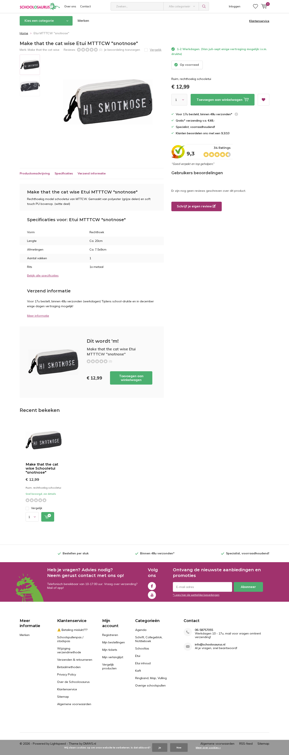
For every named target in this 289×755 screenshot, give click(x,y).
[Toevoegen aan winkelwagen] (47, 517)
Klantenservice (259, 21)
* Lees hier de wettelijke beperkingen (196, 594)
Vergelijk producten (109, 666)
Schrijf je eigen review (195, 206)
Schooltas (142, 648)
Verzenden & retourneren (74, 660)
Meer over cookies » (208, 747)
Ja (159, 747)
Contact (85, 6)
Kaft (138, 671)
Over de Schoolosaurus (73, 682)
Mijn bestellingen (113, 642)
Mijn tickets (109, 650)
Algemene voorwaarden (74, 704)
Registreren (110, 635)
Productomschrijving (35, 173)
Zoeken (204, 6)
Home (24, 33)
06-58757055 (204, 630)
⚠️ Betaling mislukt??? (72, 630)
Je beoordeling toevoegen (122, 50)
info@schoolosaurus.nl (210, 644)
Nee (178, 747)
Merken (83, 20)
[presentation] (150, 102)
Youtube (152, 595)
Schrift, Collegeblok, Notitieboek (148, 639)
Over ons (70, 6)
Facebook (152, 586)
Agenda (140, 630)
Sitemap (63, 697)
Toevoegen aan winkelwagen (131, 378)
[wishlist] (255, 6)
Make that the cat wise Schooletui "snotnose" (42, 468)
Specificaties (64, 173)
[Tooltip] (236, 114)
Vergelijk (36, 508)
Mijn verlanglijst (112, 657)
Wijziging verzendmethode (69, 650)
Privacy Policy (66, 674)
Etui (137, 656)
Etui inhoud (143, 663)
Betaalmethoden (69, 667)
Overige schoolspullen (150, 685)
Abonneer (248, 587)
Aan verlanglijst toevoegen (263, 100)
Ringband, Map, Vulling (151, 678)
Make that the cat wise (43, 50)
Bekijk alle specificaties (43, 275)
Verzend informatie (92, 173)
